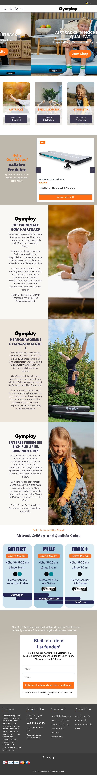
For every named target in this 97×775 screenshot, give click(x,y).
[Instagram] (50, 758)
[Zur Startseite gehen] (68, 8)
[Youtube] (47, 758)
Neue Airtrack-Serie (83, 724)
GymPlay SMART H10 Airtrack (51, 179)
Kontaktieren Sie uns (60, 724)
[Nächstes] (92, 44)
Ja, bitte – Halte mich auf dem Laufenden (48, 685)
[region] (48, 44)
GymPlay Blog (56, 736)
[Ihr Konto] (10, 8)
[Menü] (21, 8)
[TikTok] (54, 758)
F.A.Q (77, 728)
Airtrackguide (81, 720)
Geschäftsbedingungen (61, 716)
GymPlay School (57, 728)
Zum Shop (49, 53)
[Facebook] (43, 758)
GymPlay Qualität (82, 716)
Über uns (55, 732)
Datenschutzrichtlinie (60, 720)
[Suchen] (5, 8)
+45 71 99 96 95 (36, 723)
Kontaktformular (34, 737)
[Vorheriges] (4, 44)
